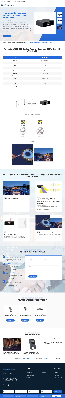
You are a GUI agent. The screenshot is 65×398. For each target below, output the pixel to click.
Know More (18, 358)
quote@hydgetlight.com (22, 1)
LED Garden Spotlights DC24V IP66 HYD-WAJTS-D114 (10, 315)
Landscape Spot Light (20, 42)
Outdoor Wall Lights (29, 372)
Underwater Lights (29, 377)
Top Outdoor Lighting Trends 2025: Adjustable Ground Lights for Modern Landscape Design (11, 353)
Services (34, 5)
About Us (29, 5)
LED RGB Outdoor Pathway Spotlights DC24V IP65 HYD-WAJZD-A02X (39, 42)
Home (5, 42)
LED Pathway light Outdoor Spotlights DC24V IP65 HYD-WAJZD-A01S (40, 315)
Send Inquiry (6, 36)
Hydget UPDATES (32, 334)
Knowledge (56, 375)
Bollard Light (28, 379)
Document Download (45, 5)
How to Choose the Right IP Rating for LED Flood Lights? (53, 343)
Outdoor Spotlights (11, 42)
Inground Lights (43, 372)
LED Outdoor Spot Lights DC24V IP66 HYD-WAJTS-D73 (25, 315)
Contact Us (53, 5)
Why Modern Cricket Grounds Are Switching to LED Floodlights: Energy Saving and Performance (31, 353)
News (38, 5)
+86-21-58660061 (7, 1)
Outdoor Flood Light (30, 374)
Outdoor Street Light (30, 375)
